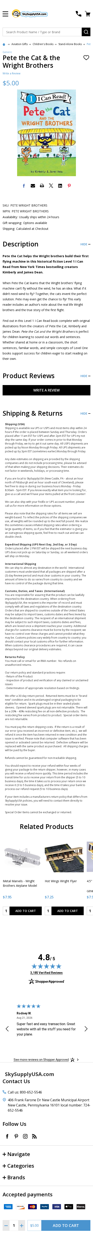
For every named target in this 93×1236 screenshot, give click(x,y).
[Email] (33, 186)
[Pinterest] (69, 186)
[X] (51, 186)
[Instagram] (25, 1136)
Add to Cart (66, 1225)
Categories (20, 1165)
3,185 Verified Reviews (46, 972)
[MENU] (5, 14)
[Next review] (86, 1029)
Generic (7, 52)
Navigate (18, 1154)
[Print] (42, 186)
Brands (16, 1177)
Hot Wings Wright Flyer (61, 881)
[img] (46, 966)
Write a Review (11, 73)
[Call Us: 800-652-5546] (78, 13)
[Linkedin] (60, 186)
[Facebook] (24, 186)
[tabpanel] (22, 878)
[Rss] (34, 1136)
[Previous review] (7, 1029)
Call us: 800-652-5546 (25, 1092)
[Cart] (88, 13)
